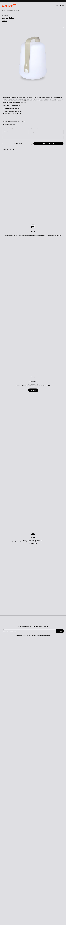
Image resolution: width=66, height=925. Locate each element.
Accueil (3, 10)
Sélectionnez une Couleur (34, 129)
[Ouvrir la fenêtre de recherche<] (57, 5)
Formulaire (33, 390)
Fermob (6, 15)
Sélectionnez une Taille (8, 129)
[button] (63, 93)
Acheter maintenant (48, 143)
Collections (9, 10)
